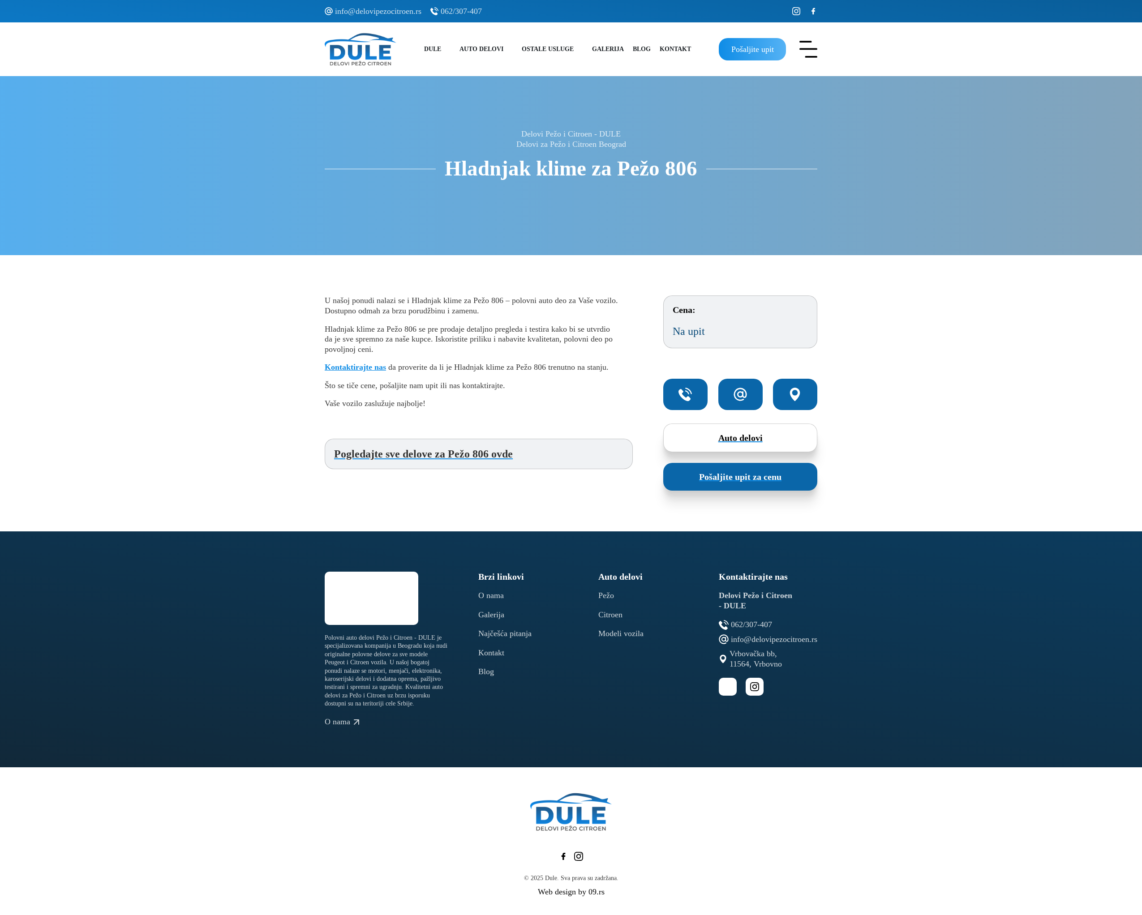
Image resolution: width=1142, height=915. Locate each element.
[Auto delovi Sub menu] (510, 49)
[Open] (808, 49)
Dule (432, 49)
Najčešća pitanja (505, 633)
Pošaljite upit (752, 49)
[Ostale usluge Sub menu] (580, 49)
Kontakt (675, 49)
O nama (491, 595)
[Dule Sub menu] (448, 49)
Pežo (606, 595)
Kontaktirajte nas (355, 367)
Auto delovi (481, 49)
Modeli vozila (621, 633)
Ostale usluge (548, 49)
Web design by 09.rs (571, 891)
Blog (642, 49)
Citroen (610, 614)
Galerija (608, 49)
